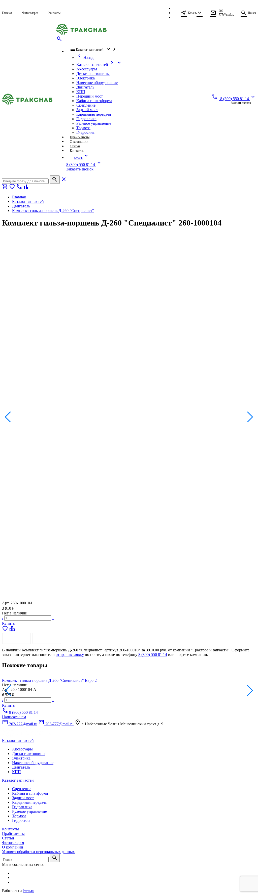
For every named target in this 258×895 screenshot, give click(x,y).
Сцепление (21, 789)
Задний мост (23, 798)
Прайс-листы (13, 833)
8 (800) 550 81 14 (152, 654)
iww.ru (28, 890)
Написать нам (14, 717)
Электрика (21, 758)
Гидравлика (22, 807)
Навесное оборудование (32, 762)
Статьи (8, 838)
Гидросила (21, 820)
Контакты (10, 829)
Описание (16, 638)
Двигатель (21, 767)
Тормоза (19, 816)
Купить (9, 623)
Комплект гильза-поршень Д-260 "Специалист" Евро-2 (49, 680)
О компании (12, 847)
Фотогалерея (13, 842)
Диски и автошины (28, 753)
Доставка (47, 638)
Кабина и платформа (30, 793)
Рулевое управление (29, 811)
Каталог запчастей (18, 740)
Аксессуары (22, 749)
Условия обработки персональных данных (38, 851)
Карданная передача (29, 802)
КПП (16, 772)
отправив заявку (70, 654)
